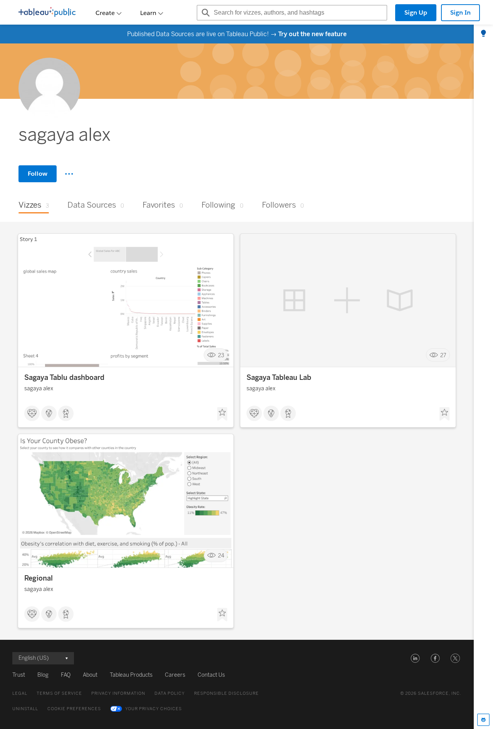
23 (221, 355)
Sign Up (415, 12)
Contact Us (211, 675)
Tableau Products (131, 675)
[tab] (483, 34)
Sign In (460, 12)
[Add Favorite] (222, 414)
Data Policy (169, 693)
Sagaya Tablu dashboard (64, 377)
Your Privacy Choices (153, 708)
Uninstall (25, 708)
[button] (415, 658)
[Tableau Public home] (46, 13)
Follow (37, 174)
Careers (175, 675)
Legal (19, 693)
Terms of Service (59, 693)
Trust (18, 675)
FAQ (65, 675)
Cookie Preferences (74, 708)
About (90, 675)
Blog (43, 675)
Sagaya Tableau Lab (278, 377)
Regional (38, 578)
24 (221, 556)
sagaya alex (38, 388)
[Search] (204, 12)
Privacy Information (118, 693)
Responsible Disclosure (226, 693)
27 (443, 355)
